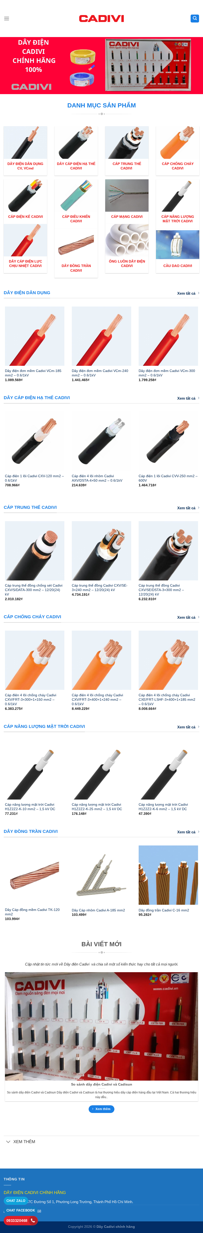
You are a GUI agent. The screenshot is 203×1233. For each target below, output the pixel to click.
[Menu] (6, 18)
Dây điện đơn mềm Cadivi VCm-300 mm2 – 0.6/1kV (167, 373)
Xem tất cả (186, 293)
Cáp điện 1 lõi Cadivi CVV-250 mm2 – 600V (168, 478)
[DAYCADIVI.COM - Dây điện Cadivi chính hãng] (101, 18)
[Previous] (11, 338)
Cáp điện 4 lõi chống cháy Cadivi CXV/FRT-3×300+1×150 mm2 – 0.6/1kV (30, 699)
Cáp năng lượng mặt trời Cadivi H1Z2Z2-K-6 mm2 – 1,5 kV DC (163, 806)
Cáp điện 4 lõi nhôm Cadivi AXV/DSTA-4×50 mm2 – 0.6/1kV (97, 478)
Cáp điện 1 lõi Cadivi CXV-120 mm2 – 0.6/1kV (34, 478)
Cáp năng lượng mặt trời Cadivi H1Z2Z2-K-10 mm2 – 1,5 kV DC (30, 806)
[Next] (191, 338)
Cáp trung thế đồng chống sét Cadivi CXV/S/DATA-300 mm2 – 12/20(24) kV (33, 589)
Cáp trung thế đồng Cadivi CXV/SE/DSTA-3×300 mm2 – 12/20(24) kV (161, 589)
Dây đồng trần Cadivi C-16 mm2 (164, 910)
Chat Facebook (20, 1210)
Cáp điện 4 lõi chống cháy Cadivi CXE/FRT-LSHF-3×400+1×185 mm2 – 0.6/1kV (167, 699)
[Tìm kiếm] (195, 18)
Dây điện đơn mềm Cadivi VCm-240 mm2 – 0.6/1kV (100, 373)
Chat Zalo (15, 1201)
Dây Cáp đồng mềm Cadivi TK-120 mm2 (32, 912)
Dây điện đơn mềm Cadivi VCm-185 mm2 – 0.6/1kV (33, 373)
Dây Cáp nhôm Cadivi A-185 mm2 (98, 910)
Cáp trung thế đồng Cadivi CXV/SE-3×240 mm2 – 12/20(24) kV (99, 587)
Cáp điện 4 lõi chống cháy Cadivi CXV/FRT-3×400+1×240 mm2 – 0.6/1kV (97, 699)
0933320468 (16, 1220)
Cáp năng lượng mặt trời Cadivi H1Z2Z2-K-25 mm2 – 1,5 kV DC (97, 806)
